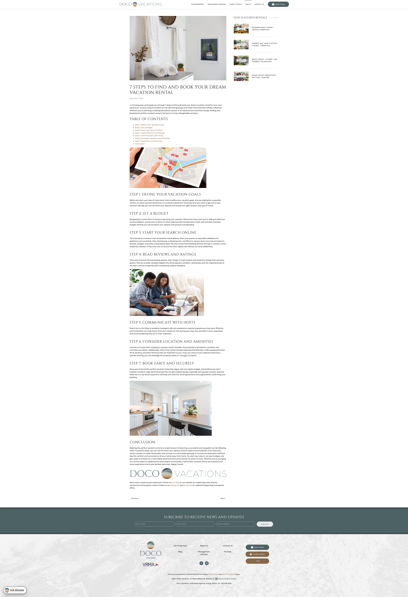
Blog (180, 552)
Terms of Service (229, 574)
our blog (175, 483)
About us (204, 546)
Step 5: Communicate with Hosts (149, 136)
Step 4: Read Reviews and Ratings (149, 133)
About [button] (248, 4)
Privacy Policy (213, 574)
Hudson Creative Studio (227, 579)
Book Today (280, 4)
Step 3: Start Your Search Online (148, 130)
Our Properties (180, 546)
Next (222, 498)
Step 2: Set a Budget (144, 128)
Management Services (204, 553)
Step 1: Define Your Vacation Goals (149, 125)
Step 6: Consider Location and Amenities (152, 138)
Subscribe (265, 524)
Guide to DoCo (236, 4)
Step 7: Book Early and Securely (148, 141)
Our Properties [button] (197, 4)
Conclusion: (140, 144)
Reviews (227, 552)
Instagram (174, 485)
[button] (204, 588)
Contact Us (259, 4)
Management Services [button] (217, 4)
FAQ (258, 561)
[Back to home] (140, 4)
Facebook (187, 485)
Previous (135, 498)
